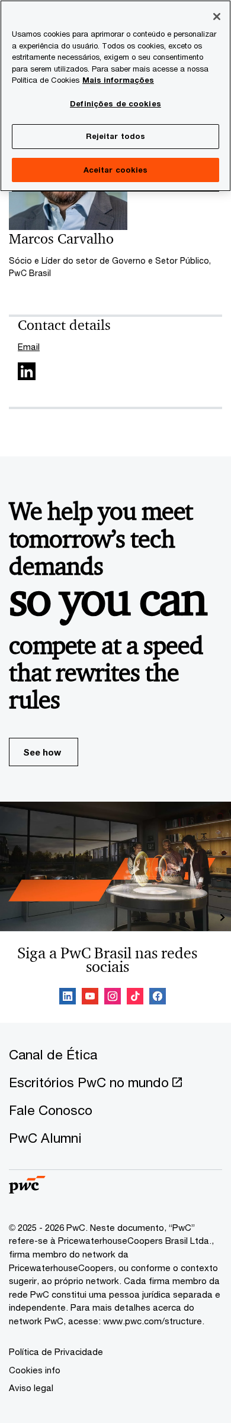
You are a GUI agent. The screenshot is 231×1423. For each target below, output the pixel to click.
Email (29, 346)
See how (42, 752)
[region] (115, 96)
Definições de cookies (115, 103)
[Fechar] (217, 17)
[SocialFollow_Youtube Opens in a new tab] (90, 998)
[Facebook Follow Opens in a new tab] (157, 998)
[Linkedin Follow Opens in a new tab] (67, 998)
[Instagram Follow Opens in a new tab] (112, 998)
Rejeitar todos (116, 136)
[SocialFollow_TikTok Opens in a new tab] (135, 998)
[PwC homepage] (27, 1190)
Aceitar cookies (116, 169)
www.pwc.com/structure (152, 1320)
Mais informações (118, 80)
